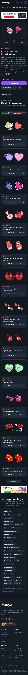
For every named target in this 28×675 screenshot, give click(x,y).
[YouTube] (2, 619)
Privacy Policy (18, 650)
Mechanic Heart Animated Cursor (13, 471)
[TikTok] (13, 619)
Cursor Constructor (20, 632)
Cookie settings (19, 655)
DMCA (16, 657)
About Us (3, 648)
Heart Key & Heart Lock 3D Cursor (13, 411)
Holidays (8, 7)
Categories (4, 637)
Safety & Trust (4, 650)
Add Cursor (14, 83)
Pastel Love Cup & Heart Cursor (12, 170)
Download (8, 87)
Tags (2, 639)
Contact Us (4, 655)
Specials (3, 641)
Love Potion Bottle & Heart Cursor (13, 199)
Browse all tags (7, 591)
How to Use (4, 653)
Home (2, 7)
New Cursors (4, 634)
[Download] (23, 144)
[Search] (17, 2)
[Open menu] (25, 2)
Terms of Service (19, 648)
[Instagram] (6, 619)
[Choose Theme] (21, 2)
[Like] (15, 88)
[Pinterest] (9, 619)
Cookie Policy (18, 653)
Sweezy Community (6, 657)
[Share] (20, 88)
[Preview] (20, 144)
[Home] (5, 3)
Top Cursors (4, 632)
